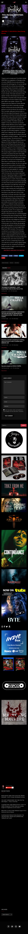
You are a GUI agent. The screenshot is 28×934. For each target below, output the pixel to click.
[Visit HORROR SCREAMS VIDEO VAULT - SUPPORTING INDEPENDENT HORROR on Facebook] (4, 627)
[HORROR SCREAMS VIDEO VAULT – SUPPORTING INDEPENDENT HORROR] (14, 2)
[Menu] (2, 2)
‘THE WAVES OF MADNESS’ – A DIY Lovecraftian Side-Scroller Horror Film (12, 288)
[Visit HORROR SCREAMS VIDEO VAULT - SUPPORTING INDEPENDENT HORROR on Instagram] (2, 627)
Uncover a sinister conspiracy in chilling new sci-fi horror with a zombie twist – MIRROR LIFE (12, 341)
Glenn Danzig (5, 262)
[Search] (26, 2)
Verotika (17, 262)
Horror (11, 262)
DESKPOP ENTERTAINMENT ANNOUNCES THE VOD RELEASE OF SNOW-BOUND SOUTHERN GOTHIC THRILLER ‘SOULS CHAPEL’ (12, 314)
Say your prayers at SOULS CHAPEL (11, 366)
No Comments (19, 23)
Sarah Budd (8, 21)
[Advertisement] (14, 740)
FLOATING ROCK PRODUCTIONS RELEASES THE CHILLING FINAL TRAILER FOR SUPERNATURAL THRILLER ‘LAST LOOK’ (12, 816)
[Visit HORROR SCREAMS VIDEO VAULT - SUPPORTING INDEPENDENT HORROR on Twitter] (7, 627)
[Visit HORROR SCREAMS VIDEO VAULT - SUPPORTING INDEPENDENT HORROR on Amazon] (9, 627)
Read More (4, 293)
